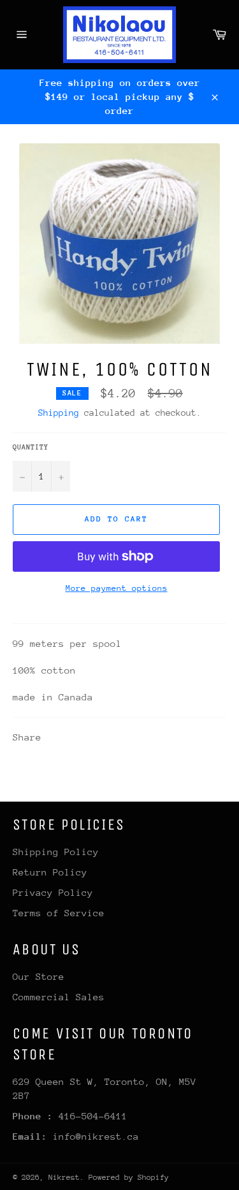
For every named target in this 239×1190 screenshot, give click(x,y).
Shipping (58, 412)
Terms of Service (59, 912)
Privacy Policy (53, 892)
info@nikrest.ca (96, 1136)
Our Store (38, 976)
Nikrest (64, 1177)
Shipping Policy (56, 851)
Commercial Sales (59, 996)
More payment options (117, 588)
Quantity (30, 447)
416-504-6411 (93, 1115)
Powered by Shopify (129, 1177)
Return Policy (50, 872)
